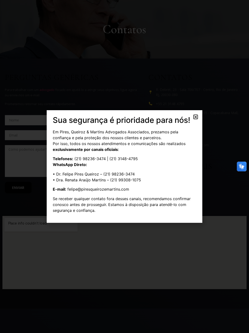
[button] (195, 117)
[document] (124, 166)
